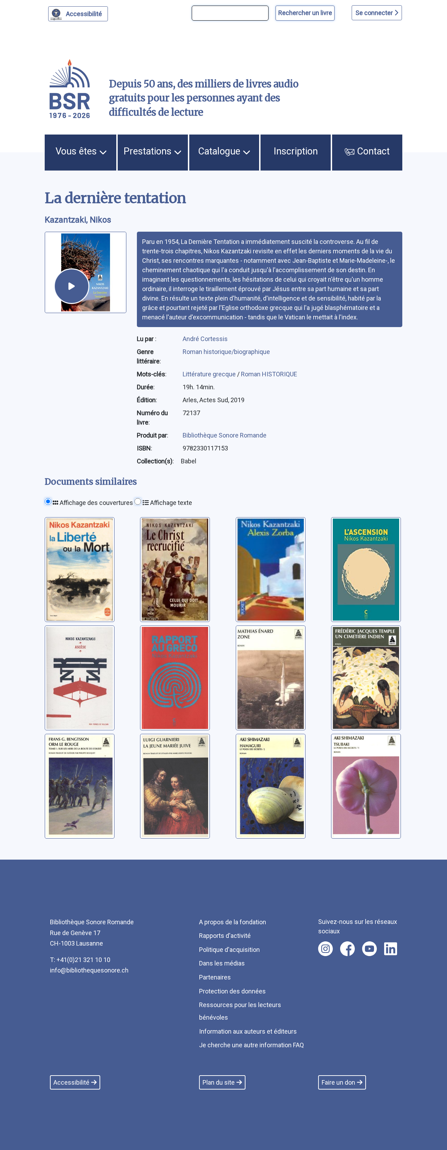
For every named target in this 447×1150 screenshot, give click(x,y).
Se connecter (375, 12)
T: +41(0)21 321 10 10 (80, 959)
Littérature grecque (210, 374)
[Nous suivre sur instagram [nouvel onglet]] (325, 948)
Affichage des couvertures (95, 502)
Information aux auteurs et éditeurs (248, 1031)
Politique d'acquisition (229, 949)
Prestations (149, 151)
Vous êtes (77, 151)
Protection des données (232, 991)
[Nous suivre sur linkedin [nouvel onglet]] (390, 948)
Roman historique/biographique (226, 351)
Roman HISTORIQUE (269, 374)
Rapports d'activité (225, 935)
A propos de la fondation (232, 922)
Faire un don (338, 1082)
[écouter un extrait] (71, 286)
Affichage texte (170, 502)
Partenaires (215, 977)
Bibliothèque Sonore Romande (224, 435)
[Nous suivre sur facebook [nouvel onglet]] (347, 948)
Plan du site (219, 1082)
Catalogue (220, 151)
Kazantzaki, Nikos (78, 220)
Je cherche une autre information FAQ (251, 1045)
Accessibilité (84, 13)
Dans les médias (222, 963)
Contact (372, 151)
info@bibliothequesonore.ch (89, 970)
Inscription (296, 151)
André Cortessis (205, 338)
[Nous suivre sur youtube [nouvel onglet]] (369, 948)
